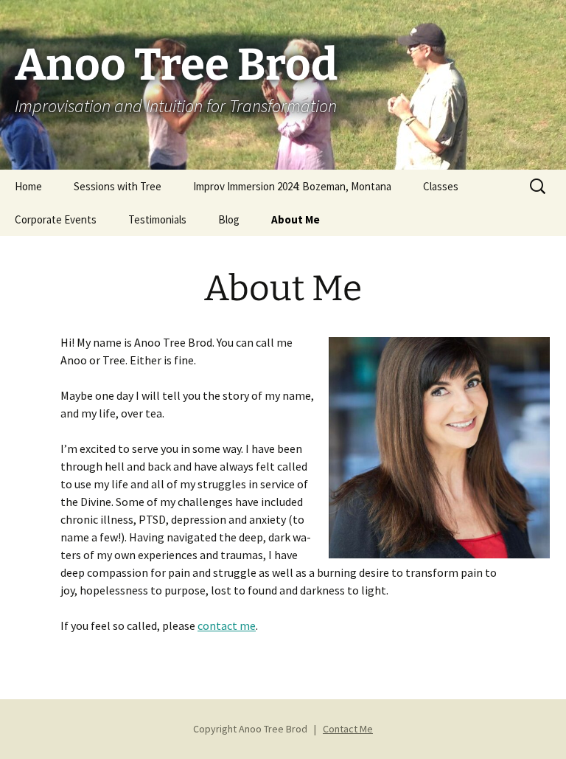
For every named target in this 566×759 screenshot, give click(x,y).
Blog (229, 219)
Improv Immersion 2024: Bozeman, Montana (292, 186)
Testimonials (157, 219)
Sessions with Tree (117, 186)
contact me (227, 625)
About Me (295, 219)
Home (28, 186)
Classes (440, 186)
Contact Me (348, 728)
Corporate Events (56, 219)
